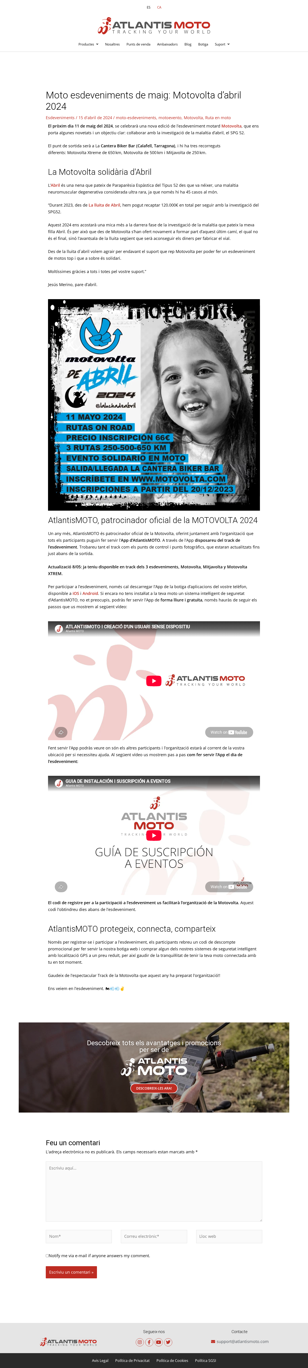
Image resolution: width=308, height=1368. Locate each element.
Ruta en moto (218, 117)
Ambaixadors (167, 44)
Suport (220, 44)
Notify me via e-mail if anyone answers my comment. (99, 1255)
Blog (187, 44)
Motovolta (193, 117)
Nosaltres (112, 44)
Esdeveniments (60, 117)
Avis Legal (100, 1360)
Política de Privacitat (132, 1360)
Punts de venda (138, 44)
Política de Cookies (172, 1360)
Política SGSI (205, 1360)
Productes (86, 44)
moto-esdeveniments (136, 117)
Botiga (203, 44)
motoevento (170, 117)
